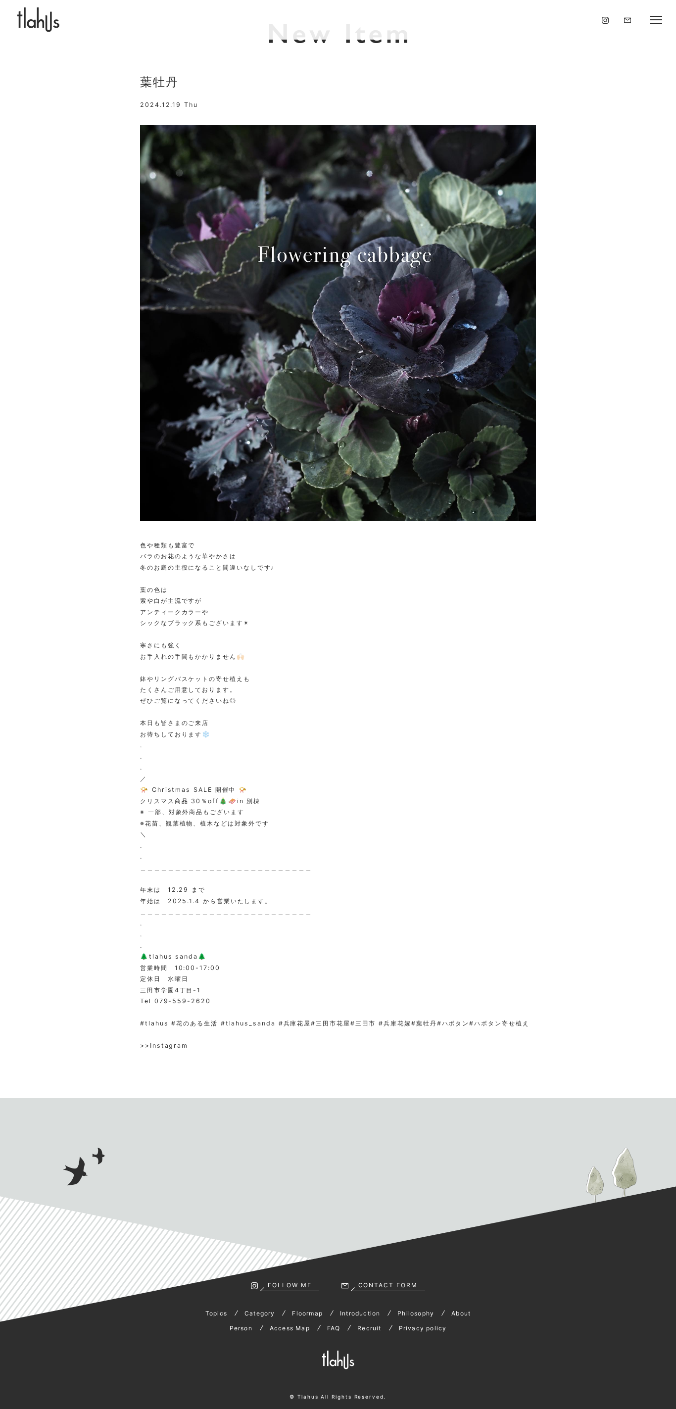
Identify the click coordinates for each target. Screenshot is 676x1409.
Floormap (307, 1313)
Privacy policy (423, 1328)
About (461, 1313)
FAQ (333, 1328)
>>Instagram (164, 1045)
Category (259, 1313)
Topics (216, 1313)
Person (241, 1328)
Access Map (290, 1328)
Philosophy (415, 1313)
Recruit (369, 1328)
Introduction (360, 1313)
